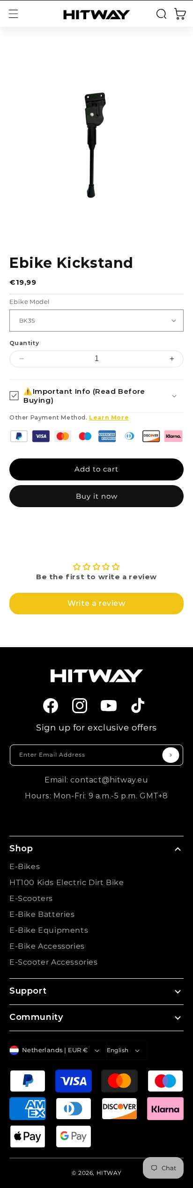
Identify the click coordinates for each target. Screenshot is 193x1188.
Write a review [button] (96, 603)
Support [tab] (27, 991)
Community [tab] (36, 1017)
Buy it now (97, 496)
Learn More (109, 417)
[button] (13, 13)
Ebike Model (29, 301)
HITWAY (109, 1172)
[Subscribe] (171, 755)
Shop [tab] (21, 848)
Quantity (24, 343)
